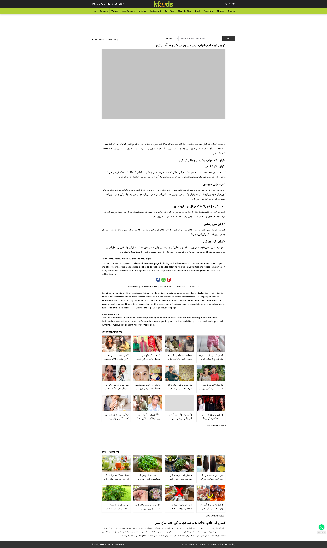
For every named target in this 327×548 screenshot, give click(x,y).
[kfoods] (163, 4)
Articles (142, 11)
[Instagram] (230, 3)
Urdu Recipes (128, 11)
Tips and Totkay (150, 286)
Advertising (230, 544)
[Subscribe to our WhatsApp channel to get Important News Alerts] (321, 527)
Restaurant (155, 11)
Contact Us (204, 544)
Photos (220, 11)
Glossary (232, 11)
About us (193, 544)
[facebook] (226, 3)
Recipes (104, 11)
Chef (197, 11)
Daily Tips (169, 11)
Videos (114, 11)
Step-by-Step (184, 11)
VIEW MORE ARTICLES (215, 425)
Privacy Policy (217, 544)
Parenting (208, 11)
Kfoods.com (119, 544)
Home (184, 544)
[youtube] (233, 3)
